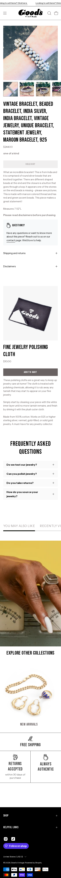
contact (11, 240)
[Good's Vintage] (30, 13)
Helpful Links (11, 827)
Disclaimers (9, 266)
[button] (49, 13)
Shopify (38, 862)
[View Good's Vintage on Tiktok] (13, 839)
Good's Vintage (17, 862)
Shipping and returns (14, 253)
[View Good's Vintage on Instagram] (5, 839)
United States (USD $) (13, 856)
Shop (5, 815)
